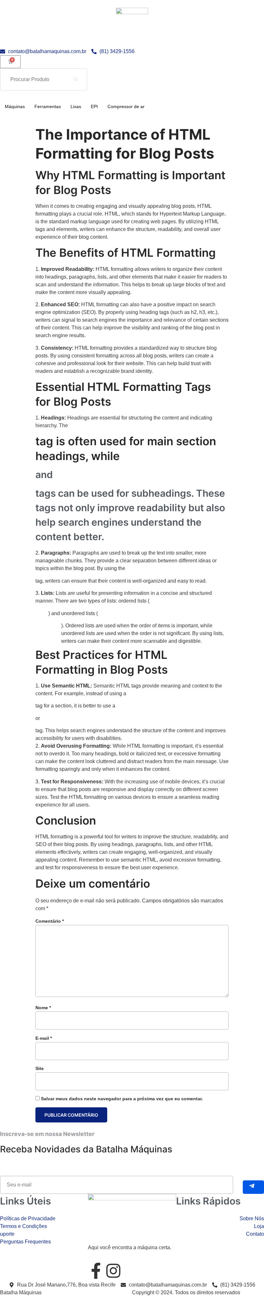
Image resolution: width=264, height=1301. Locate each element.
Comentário (49, 921)
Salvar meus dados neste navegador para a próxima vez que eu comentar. (122, 1098)
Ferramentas (47, 106)
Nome (43, 1007)
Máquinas (15, 106)
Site (39, 1068)
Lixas (76, 106)
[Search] (76, 79)
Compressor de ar (126, 106)
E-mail (43, 1038)
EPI (94, 106)
